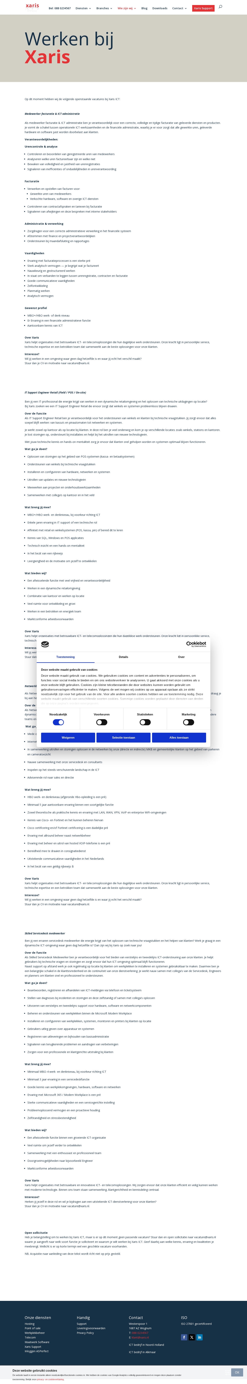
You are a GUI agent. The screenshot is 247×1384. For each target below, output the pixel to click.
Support (82, 1324)
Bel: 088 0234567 (60, 8)
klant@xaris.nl (140, 1337)
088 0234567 (140, 1333)
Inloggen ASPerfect (37, 1351)
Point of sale (33, 1328)
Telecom (30, 1337)
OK (237, 1372)
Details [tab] (123, 657)
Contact (177, 8)
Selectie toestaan (123, 737)
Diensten (82, 8)
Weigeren (68, 737)
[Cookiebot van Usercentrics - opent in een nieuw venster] (189, 644)
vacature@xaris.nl (205, 1237)
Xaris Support (203, 8)
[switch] (101, 722)
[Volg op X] (192, 1337)
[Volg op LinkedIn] (199, 1337)
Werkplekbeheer (35, 1333)
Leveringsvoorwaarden (91, 1328)
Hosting (29, 1324)
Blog (144, 8)
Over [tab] (181, 657)
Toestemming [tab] (65, 657)
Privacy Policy (85, 1333)
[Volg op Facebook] (184, 1337)
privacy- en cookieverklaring (50, 1379)
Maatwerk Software (37, 1342)
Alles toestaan (179, 737)
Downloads (159, 8)
